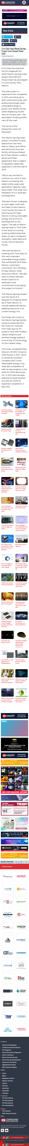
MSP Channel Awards (9, 1113)
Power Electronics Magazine (11, 1052)
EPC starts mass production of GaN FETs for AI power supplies (7, 547)
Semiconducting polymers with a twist (20, 469)
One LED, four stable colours (5, 641)
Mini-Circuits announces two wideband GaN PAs (21, 450)
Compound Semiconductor (11, 1047)
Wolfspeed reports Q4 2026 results (21, 507)
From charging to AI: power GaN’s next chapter (6, 565)
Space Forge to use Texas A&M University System (7, 680)
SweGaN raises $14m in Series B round (20, 661)
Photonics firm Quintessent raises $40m (7, 469)
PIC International (7, 1105)
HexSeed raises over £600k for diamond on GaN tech (20, 604)
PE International (7, 1103)
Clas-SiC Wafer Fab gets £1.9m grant (7, 603)
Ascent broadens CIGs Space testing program (7, 411)
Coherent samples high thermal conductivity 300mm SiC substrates (21, 644)
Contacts (5, 1093)
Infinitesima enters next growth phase (7, 583)
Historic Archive (7, 1081)
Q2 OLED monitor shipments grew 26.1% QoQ (20, 700)
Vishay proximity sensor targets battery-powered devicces (6, 624)
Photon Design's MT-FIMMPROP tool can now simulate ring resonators (21, 528)
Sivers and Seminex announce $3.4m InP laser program (7, 700)
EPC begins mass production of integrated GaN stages (20, 412)
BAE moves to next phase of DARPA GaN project (21, 680)
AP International (7, 1098)
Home (4, 1073)
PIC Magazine (6, 1050)
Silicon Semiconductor (9, 1057)
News (4, 1076)
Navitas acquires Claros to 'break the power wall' (20, 488)
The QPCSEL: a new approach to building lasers (7, 661)
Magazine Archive (8, 1078)
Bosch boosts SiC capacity (20, 545)
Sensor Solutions (8, 1055)
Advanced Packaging (9, 1045)
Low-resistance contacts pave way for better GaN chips (7, 508)
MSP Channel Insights (9, 1067)
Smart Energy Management (11, 1060)
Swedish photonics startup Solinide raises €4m (21, 584)
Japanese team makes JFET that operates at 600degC (6, 489)
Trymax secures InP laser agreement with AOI (20, 431)
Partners (5, 1085)
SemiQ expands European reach (6, 430)
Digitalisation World (9, 1065)
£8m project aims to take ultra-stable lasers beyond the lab (21, 566)
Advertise (5, 1088)
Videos (4, 1083)
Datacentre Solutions (9, 1062)
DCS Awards (6, 1111)
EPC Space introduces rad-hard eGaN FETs (20, 623)
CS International (7, 1100)
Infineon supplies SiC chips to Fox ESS (6, 450)
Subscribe (5, 1090)
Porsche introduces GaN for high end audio (7, 527)
